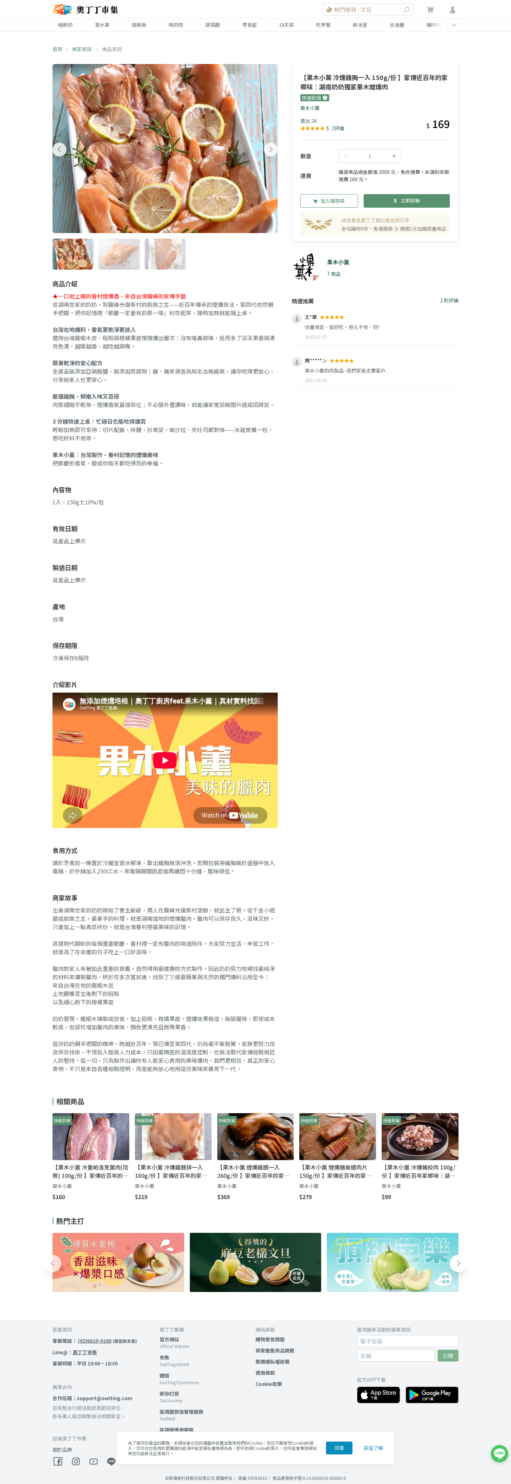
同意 (339, 1447)
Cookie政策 (269, 1383)
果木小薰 (310, 107)
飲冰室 (360, 24)
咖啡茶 (434, 24)
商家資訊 (82, 49)
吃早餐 (323, 24)
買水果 (102, 24)
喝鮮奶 (65, 24)
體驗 (164, 1375)
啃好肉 (176, 24)
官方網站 (169, 1339)
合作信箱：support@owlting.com (92, 1398)
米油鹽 (397, 24)
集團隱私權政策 (273, 1361)
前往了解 (373, 1447)
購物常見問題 (270, 1339)
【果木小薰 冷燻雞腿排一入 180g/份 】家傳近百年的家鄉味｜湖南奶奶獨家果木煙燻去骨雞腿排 (171, 1171)
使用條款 (265, 1372)
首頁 (57, 49)
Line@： (74, 1352)
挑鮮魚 (139, 24)
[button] (59, 150)
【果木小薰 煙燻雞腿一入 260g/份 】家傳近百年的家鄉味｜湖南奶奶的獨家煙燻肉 (253, 1171)
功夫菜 (286, 24)
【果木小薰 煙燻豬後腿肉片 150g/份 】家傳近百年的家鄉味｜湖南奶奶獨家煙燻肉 (335, 1171)
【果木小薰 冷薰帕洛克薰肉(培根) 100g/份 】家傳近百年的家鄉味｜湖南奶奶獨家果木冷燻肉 (90, 1171)
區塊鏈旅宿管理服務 (181, 1411)
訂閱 (448, 1355)
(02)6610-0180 (95, 1340)
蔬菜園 (212, 24)
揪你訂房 (169, 1393)
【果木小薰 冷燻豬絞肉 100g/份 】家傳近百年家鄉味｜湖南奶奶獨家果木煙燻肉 (418, 1171)
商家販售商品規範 (275, 1350)
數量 (305, 156)
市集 (164, 1357)
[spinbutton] (370, 156)
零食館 (249, 24)
